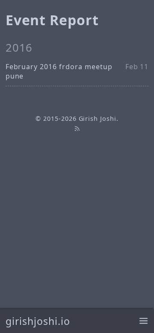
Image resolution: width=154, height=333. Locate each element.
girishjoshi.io (38, 321)
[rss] (77, 128)
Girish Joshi (98, 118)
